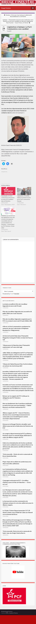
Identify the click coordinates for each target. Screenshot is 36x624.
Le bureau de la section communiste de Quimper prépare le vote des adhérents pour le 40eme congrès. (18, 503)
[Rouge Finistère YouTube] (18, 571)
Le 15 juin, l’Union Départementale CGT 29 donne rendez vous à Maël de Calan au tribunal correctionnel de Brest (18, 512)
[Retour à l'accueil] (18, 3)
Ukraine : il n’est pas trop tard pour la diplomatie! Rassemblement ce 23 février (19, 15)
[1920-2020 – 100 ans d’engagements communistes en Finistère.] (16, 551)
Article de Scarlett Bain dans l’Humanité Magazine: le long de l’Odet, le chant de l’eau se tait (18, 337)
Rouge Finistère (6, 8)
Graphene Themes (13, 613)
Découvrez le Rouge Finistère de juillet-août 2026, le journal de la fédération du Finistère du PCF (18, 426)
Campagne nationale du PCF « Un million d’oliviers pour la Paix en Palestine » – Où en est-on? (17, 482)
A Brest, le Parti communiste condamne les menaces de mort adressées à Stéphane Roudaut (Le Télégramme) (16, 328)
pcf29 (10, 31)
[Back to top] (32, 620)
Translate (16, 293)
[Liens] (14, 596)
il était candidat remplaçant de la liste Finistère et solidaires (17, 110)
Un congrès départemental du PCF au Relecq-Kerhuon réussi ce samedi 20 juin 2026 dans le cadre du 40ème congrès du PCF (17, 435)
